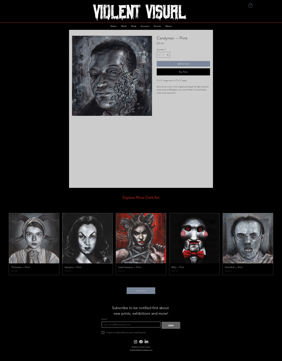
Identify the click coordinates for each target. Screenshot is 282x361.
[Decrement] (159, 54)
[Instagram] (135, 342)
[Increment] (168, 54)
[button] (251, 5)
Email (105, 319)
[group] (141, 244)
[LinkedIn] (146, 342)
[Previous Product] (4, 244)
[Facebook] (141, 342)
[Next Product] (277, 244)
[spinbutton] (163, 54)
